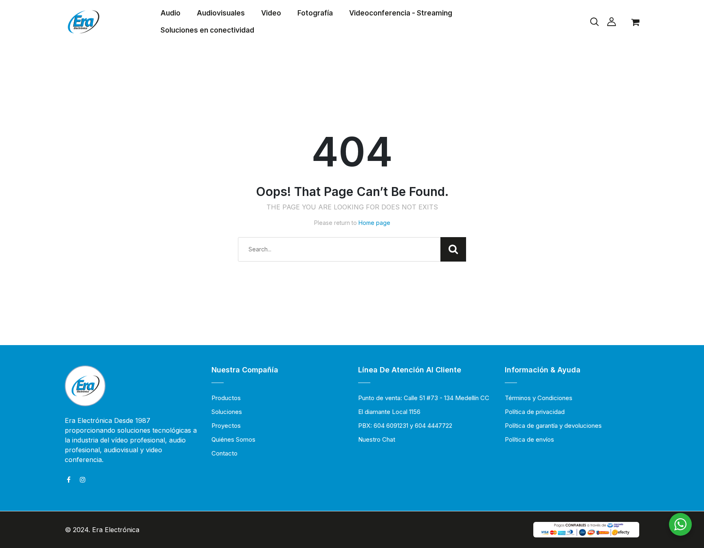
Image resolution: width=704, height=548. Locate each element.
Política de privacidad (535, 412)
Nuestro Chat (376, 439)
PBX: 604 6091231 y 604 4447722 (405, 425)
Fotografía (315, 13)
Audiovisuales (221, 13)
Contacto (224, 453)
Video (271, 13)
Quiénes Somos (233, 439)
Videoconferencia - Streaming (400, 13)
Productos (226, 398)
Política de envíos (529, 439)
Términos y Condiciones (538, 398)
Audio (170, 13)
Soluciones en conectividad (207, 30)
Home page (374, 222)
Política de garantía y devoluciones (553, 425)
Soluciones (226, 412)
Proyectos (226, 425)
